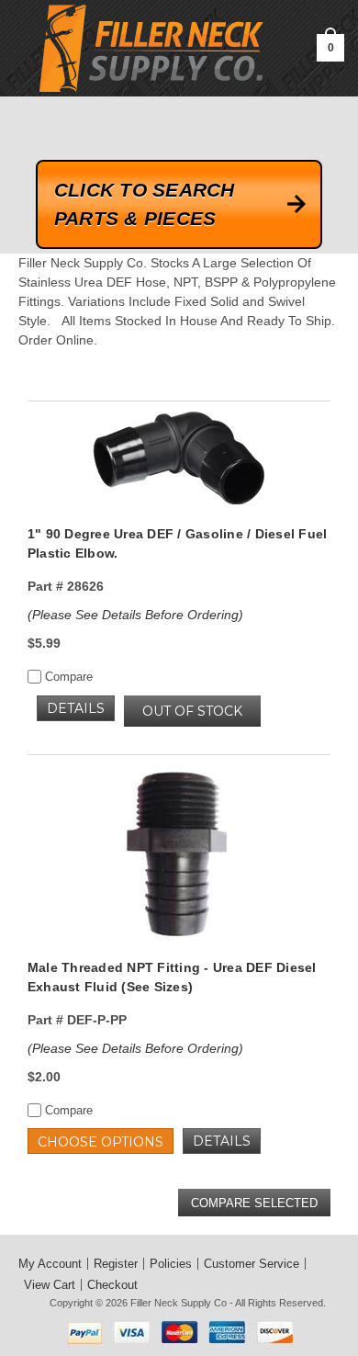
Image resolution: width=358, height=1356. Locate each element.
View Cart (49, 1285)
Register (116, 1264)
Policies (171, 1264)
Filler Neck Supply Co (178, 1302)
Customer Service (251, 1264)
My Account (50, 1264)
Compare (67, 677)
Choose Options (100, 1142)
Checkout (112, 1285)
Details (76, 708)
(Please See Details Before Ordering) (135, 614)
